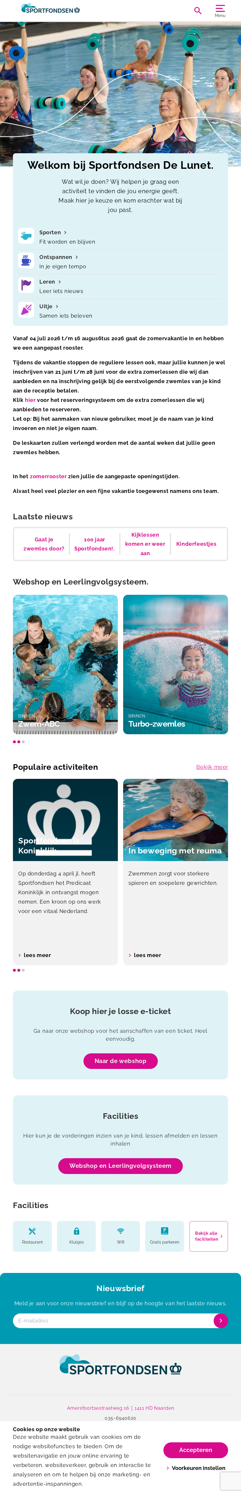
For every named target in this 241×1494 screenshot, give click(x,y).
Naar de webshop (121, 1061)
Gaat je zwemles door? (44, 544)
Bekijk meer (212, 767)
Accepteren (195, 1449)
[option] (65, 664)
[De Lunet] (66, 10)
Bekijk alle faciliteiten (206, 1236)
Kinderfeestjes (196, 544)
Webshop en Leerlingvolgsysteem (120, 1165)
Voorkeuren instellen (198, 1468)
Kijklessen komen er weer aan (145, 544)
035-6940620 (120, 1418)
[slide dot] (14, 741)
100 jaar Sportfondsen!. (94, 544)
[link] (120, 1370)
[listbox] (120, 664)
